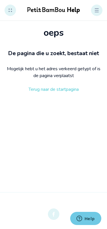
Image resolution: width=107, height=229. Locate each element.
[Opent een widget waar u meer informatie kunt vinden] (85, 219)
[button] (10, 10)
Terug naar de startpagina (54, 89)
